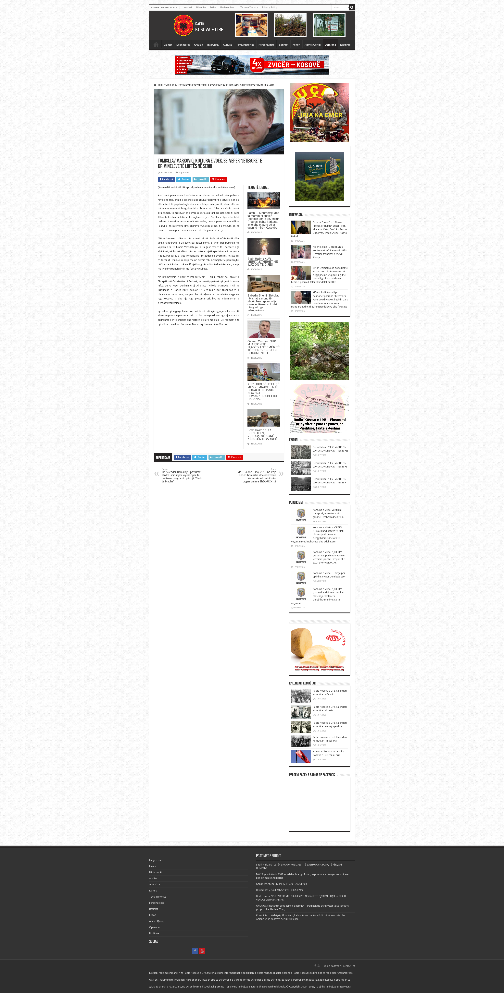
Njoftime (345, 44)
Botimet (283, 44)
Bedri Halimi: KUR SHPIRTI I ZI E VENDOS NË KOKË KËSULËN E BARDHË (262, 434)
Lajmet (168, 44)
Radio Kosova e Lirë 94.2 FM (339, 965)
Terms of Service (249, 7)
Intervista (213, 44)
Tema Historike (245, 44)
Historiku (201, 7)
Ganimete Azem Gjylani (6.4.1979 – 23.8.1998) (281, 883)
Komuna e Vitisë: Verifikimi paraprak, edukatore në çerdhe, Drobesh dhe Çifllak (328, 513)
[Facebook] (195, 951)
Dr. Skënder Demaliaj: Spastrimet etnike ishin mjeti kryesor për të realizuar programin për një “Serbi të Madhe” (182, 475)
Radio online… (228, 7)
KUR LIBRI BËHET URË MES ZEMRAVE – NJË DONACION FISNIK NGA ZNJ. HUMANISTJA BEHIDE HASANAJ (263, 391)
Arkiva (213, 7)
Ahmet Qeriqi (313, 44)
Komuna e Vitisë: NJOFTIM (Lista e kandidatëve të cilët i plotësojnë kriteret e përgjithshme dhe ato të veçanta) (317, 596)
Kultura (227, 44)
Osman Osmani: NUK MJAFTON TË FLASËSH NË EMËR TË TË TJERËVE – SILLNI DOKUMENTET (263, 347)
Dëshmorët (183, 44)
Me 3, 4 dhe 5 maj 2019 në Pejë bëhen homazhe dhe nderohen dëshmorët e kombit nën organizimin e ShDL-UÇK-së (256, 475)
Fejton (296, 44)
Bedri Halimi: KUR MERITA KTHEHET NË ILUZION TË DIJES (262, 261)
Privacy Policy (269, 7)
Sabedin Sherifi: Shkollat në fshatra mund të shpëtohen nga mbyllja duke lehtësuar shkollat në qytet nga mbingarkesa (263, 303)
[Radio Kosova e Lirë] (252, 25)
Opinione (330, 44)
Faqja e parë (156, 44)
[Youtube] (202, 951)
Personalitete (266, 44)
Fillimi (159, 84)
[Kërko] (352, 7)
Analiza (198, 44)
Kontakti (188, 7)
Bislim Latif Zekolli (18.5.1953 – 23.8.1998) (279, 890)
